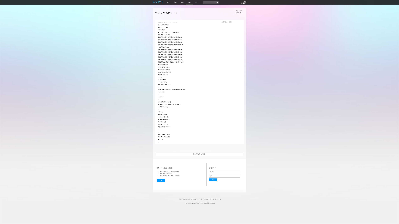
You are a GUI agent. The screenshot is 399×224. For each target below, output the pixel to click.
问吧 (182, 2)
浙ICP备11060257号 (215, 199)
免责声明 (205, 199)
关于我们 (199, 199)
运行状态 (187, 199)
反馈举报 (193, 199)
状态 (196, 2)
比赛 (175, 2)
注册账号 (243, 3)
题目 (241, 13)
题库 (168, 2)
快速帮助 (181, 199)
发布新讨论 (239, 11)
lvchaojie (160, 22)
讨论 (189, 2)
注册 (160, 180)
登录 (245, 1)
